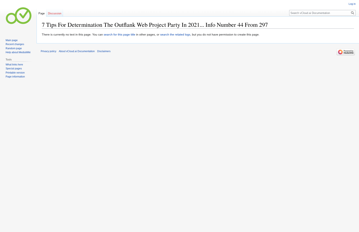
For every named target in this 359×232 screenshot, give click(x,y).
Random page (14, 48)
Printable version (15, 72)
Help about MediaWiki (18, 52)
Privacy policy (48, 51)
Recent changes (15, 44)
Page (41, 13)
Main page (12, 40)
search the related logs (175, 34)
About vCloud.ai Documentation (77, 51)
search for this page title (119, 34)
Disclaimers (104, 51)
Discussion (54, 13)
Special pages (14, 68)
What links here (14, 64)
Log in (352, 3)
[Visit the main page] (18, 16)
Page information (15, 76)
